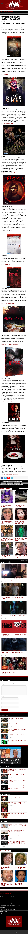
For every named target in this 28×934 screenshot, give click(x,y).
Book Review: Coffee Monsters (14, 808)
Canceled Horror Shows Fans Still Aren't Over (4, 761)
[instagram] (17, 932)
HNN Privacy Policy (3, 911)
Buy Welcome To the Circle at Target (8, 231)
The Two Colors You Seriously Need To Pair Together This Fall (6, 557)
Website (3, 705)
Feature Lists (10, 11)
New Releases (17, 483)
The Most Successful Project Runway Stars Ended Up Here (6, 505)
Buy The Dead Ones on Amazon (7, 123)
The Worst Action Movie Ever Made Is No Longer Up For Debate (20, 867)
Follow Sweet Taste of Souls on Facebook (9, 474)
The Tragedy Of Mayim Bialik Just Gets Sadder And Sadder (7, 522)
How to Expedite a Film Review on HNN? (8, 909)
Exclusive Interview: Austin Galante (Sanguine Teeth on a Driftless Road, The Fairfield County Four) (17, 825)
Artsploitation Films (7, 481)
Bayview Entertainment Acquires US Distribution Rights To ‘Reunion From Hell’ (12, 671)
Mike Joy (4, 21)
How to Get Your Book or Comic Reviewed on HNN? (10, 905)
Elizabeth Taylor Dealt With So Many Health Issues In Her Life (20, 522)
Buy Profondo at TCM (5, 264)
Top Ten (2, 484)
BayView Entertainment (17, 481)
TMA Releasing (24, 483)
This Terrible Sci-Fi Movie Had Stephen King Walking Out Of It (21, 557)
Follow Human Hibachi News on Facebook (9, 344)
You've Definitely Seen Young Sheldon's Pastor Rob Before (6, 867)
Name (2, 696)
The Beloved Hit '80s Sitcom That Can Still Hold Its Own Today (7, 539)
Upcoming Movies (19, 484)
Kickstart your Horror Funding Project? (7, 903)
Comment (3, 684)
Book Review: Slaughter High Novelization (16, 813)
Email (2, 700)
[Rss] (10, 932)
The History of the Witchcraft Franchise (15, 718)
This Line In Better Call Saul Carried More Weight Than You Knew (15, 761)
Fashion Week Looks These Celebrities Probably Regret (21, 539)
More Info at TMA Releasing (6, 433)
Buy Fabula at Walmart (5, 74)
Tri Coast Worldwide (10, 484)
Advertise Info (3, 898)
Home (1, 11)
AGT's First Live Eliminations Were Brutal (20, 884)
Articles (5, 11)
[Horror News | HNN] (14, 5)
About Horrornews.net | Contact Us (7, 896)
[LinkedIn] (15, 932)
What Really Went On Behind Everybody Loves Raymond (7, 884)
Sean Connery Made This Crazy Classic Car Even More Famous (20, 505)
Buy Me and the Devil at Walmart (7, 303)
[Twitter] (12, 932)
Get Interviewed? (3, 907)
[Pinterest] (13, 932)
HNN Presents (10, 483)
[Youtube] (16, 932)
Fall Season (3, 483)
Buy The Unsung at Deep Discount (8, 172)
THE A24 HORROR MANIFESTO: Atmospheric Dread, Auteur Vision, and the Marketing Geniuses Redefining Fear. (16, 787)
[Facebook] (11, 932)
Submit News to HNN (4, 900)
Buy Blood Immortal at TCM (6, 401)
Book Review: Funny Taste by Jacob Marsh (16, 797)
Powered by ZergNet (24, 560)
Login (1, 913)
